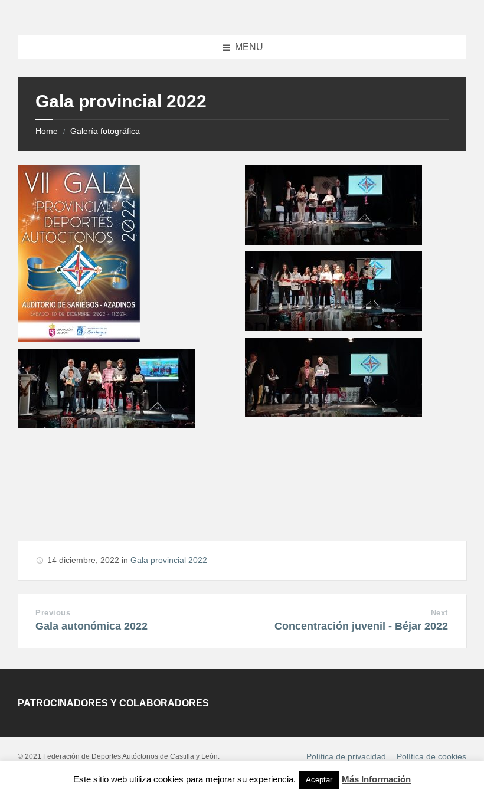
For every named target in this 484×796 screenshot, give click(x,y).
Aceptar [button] (319, 779)
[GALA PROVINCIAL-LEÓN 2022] (79, 339)
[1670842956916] (106, 425)
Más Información (376, 779)
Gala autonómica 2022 (91, 626)
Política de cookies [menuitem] (431, 756)
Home (46, 131)
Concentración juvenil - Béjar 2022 (361, 626)
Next (439, 612)
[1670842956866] (333, 328)
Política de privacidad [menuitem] (346, 756)
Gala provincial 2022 (168, 560)
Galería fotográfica (105, 131)
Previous (52, 612)
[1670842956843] (333, 242)
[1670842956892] (333, 414)
